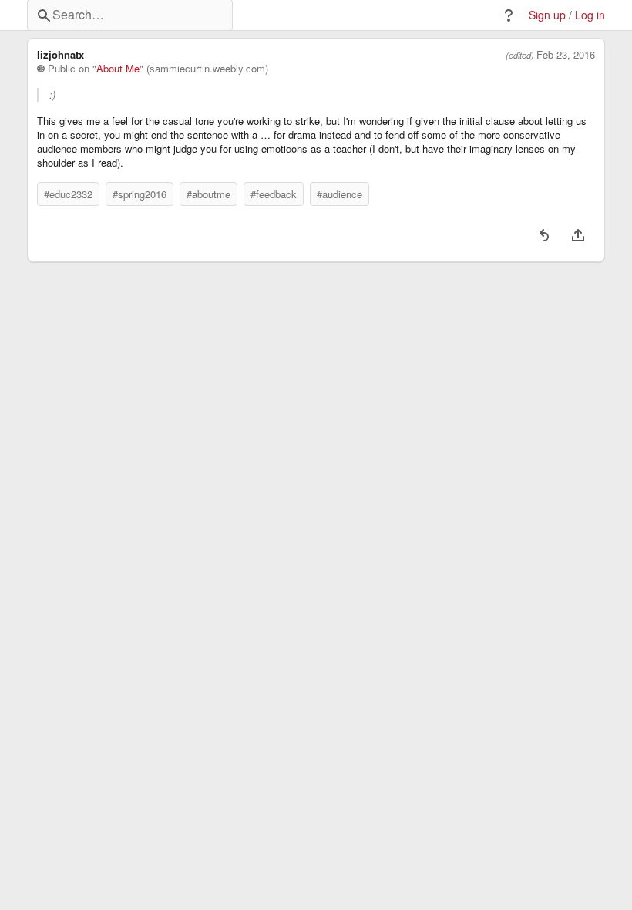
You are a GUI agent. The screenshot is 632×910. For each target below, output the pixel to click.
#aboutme (208, 194)
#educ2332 (68, 194)
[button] (509, 15)
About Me (118, 69)
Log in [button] (590, 15)
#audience (339, 194)
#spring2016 (139, 194)
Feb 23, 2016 (565, 55)
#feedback (273, 194)
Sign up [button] (547, 15)
